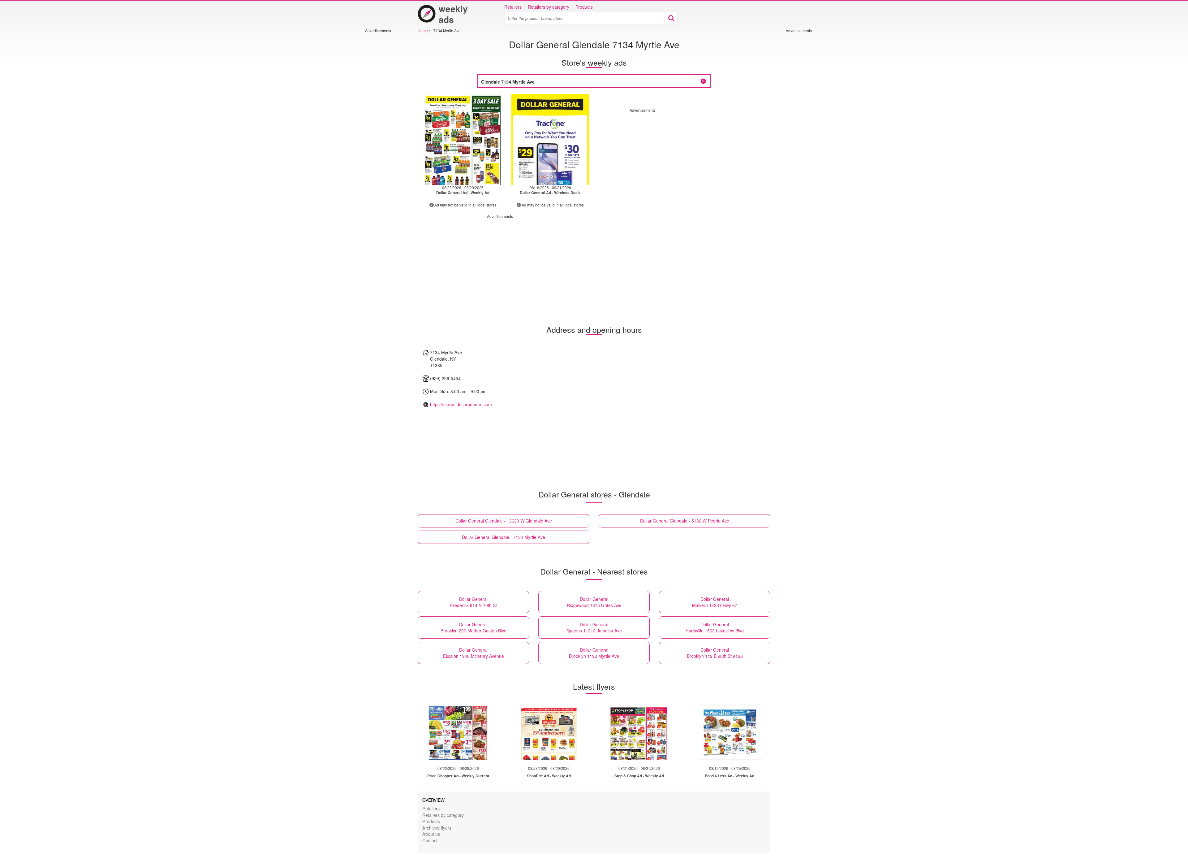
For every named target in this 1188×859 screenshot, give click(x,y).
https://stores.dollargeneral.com (461, 404)
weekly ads (453, 14)
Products (584, 7)
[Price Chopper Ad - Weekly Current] (458, 732)
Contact (429, 840)
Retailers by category (548, 7)
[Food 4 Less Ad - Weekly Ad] (730, 732)
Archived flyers (436, 827)
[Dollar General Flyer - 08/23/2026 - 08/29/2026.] (463, 139)
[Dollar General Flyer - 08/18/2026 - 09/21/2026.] (550, 139)
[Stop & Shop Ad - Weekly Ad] (639, 732)
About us (431, 834)
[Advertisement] (383, 126)
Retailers (513, 7)
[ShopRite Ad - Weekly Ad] (549, 732)
